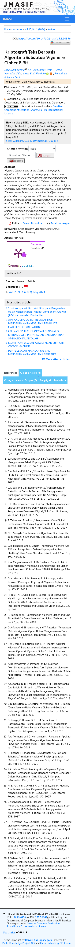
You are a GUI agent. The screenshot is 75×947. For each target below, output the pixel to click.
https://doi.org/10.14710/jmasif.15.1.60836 (44, 38)
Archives (17, 29)
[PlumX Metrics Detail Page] (18, 253)
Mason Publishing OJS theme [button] (55, 943)
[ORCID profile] (48, 73)
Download (37, 223)
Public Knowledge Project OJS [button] (18, 943)
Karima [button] (51, 29)
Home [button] (7, 29)
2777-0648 (41, 917)
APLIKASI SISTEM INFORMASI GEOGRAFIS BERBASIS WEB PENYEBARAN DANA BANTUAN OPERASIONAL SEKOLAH (35, 334)
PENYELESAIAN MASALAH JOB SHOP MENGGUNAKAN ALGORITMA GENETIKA (31, 352)
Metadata (60, 380)
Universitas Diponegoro (38, 940)
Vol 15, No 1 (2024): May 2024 (27, 292)
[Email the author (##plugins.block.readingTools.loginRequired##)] (29, 69)
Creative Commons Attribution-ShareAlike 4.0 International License (33, 109)
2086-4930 (20, 917)
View (26, 223)
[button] (5, 99)
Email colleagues (61, 223)
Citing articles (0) (30, 372)
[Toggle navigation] (67, 18)
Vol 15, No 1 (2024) (35, 29)
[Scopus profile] (51, 73)
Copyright (45, 380)
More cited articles (57, 359)
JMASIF (8, 19)
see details (27, 266)
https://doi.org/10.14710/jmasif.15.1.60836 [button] (32, 140)
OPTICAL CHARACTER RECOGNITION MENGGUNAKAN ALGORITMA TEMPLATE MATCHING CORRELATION (32, 323)
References (10, 372)
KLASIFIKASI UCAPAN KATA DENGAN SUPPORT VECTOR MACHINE (36, 344)
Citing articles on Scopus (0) (20, 380)
